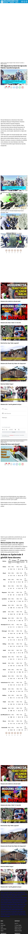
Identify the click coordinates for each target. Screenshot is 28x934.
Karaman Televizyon (18, 914)
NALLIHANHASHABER (9, 904)
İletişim (2, 930)
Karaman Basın (11, 914)
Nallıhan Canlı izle (18, 927)
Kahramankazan (4, 897)
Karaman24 (18, 907)
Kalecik (8, 897)
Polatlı (2, 899)
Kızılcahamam (17, 897)
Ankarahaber (20, 892)
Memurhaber (3, 911)
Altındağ (5, 894)
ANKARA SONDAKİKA (8, 902)
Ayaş (8, 894)
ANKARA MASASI (16, 902)
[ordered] (10, 429)
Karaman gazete (6, 916)
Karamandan (22, 906)
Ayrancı (17, 913)
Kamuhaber (8, 911)
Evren (10, 895)
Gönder (13, 432)
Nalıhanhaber (17, 909)
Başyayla (6, 914)
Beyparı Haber (9, 909)
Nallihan (15, 904)
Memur (22, 909)
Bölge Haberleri (4, 63)
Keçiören (12, 897)
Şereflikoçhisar (13, 899)
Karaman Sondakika (8, 907)
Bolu (8, 892)
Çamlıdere (18, 894)
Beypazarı (14, 894)
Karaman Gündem (16, 906)
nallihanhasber (21, 904)
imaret (18, 911)
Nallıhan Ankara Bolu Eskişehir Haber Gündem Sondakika (12, 62)
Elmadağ (2, 895)
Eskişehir (11, 892)
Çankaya (22, 894)
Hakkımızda (3, 925)
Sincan (9, 899)
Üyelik (2, 927)
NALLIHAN (24, 899)
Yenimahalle (19, 899)
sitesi (24, 892)
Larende (14, 907)
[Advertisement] (14, 18)
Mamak (21, 897)
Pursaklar (5, 899)
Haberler (2, 907)
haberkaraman (3, 913)
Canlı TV (16, 923)
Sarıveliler (2, 914)
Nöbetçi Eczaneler (18, 930)
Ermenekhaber (13, 913)
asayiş (21, 911)
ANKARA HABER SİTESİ (16, 901)
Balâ (11, 894)
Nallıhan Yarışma (18, 928)
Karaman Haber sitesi (7, 906)
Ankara (5, 892)
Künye (2, 923)
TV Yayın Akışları (18, 925)
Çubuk (25, 894)
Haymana (20, 895)
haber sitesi (15, 892)
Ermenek (8, 913)
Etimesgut (6, 895)
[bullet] (12, 429)
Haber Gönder (3, 928)
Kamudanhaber (14, 911)
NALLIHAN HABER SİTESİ (6, 901)
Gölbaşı (13, 895)
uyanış (24, 911)
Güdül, (16, 895)
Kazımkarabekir (22, 913)
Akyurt (2, 894)
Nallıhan (2, 892)
